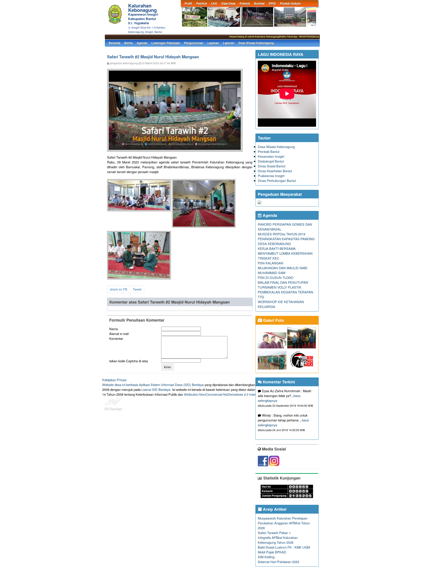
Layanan (213, 43)
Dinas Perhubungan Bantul (277, 180)
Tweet (137, 289)
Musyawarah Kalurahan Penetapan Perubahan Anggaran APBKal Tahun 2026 (284, 523)
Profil (188, 3)
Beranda (114, 43)
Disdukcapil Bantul (271, 161)
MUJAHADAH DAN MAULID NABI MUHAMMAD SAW (282, 270)
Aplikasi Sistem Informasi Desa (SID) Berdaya (171, 384)
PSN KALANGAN (270, 263)
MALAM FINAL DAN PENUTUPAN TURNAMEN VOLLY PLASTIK (283, 284)
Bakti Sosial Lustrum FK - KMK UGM (284, 547)
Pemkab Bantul (268, 151)
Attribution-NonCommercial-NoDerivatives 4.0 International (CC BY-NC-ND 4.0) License (246, 394)
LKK (214, 3)
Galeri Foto (273, 320)
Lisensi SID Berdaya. (156, 389)
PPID (272, 3)
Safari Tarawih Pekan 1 (274, 532)
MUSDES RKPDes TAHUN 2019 (281, 234)
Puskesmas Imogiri (271, 175)
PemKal (201, 3)
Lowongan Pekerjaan (165, 43)
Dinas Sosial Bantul (271, 166)
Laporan (228, 43)
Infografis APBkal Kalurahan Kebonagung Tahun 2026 (278, 540)
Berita (128, 43)
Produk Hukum (290, 3)
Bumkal (259, 3)
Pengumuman (193, 43)
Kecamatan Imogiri (271, 156)
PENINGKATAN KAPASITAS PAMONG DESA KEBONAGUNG (286, 241)
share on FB (118, 289)
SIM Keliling (266, 557)
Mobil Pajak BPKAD (272, 552)
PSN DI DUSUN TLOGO (275, 277)
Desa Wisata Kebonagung (256, 43)
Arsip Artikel (274, 509)
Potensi (245, 3)
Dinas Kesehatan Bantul (275, 170)
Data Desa (228, 3)
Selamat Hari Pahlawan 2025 (278, 561)
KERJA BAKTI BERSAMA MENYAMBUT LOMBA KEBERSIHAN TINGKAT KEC (285, 253)
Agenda (142, 43)
